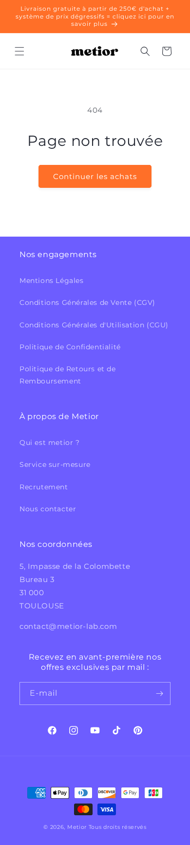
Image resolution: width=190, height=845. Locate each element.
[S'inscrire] (159, 693)
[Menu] (19, 51)
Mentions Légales (51, 280)
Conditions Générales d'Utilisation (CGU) (94, 325)
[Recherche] (145, 51)
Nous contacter (47, 508)
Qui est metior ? (49, 442)
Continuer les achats (95, 176)
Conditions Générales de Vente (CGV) (87, 302)
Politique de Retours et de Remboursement (67, 374)
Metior (77, 827)
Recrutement (43, 487)
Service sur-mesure (55, 464)
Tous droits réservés (118, 827)
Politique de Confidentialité (70, 346)
